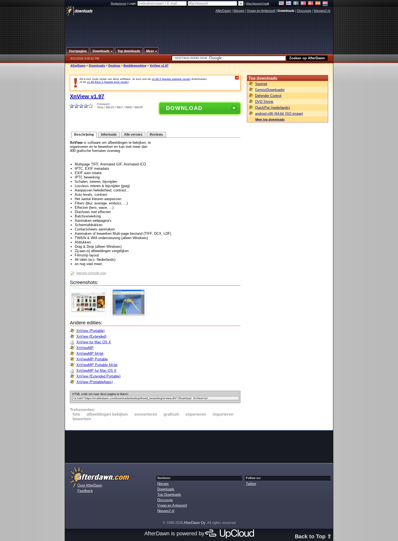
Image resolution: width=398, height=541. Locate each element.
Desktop (114, 65)
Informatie (109, 134)
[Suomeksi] (288, 3)
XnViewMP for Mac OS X (96, 371)
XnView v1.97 (159, 65)
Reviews (156, 134)
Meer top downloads (270, 119)
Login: (133, 3)
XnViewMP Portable (92, 359)
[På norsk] (303, 3)
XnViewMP (85, 348)
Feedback (85, 491)
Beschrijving (84, 134)
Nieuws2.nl (322, 11)
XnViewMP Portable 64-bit (97, 365)
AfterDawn (223, 11)
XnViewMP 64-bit (89, 353)
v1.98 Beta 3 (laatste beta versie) (108, 81)
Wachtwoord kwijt (257, 3)
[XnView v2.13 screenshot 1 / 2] (89, 315)
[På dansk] (310, 3)
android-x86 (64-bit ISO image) (279, 114)
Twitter (251, 484)
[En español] (318, 3)
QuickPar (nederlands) (272, 108)
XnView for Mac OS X (93, 342)
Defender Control (268, 96)
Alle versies (133, 134)
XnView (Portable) (90, 331)
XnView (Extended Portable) (98, 376)
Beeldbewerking (134, 65)
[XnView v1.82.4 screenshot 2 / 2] (129, 315)
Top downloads (263, 78)
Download (184, 108)
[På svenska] (296, 3)
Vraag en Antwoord (261, 11)
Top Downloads (169, 495)
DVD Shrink (264, 102)
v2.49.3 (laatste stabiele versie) (171, 78)
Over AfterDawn (89, 485)
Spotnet (261, 84)
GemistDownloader (270, 90)
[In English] (281, 3)
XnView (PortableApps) (94, 382)
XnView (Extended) (91, 336)
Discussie (304, 11)
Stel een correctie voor (91, 273)
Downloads (97, 65)
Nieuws (238, 11)
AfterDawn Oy (194, 523)
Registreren (118, 3)
